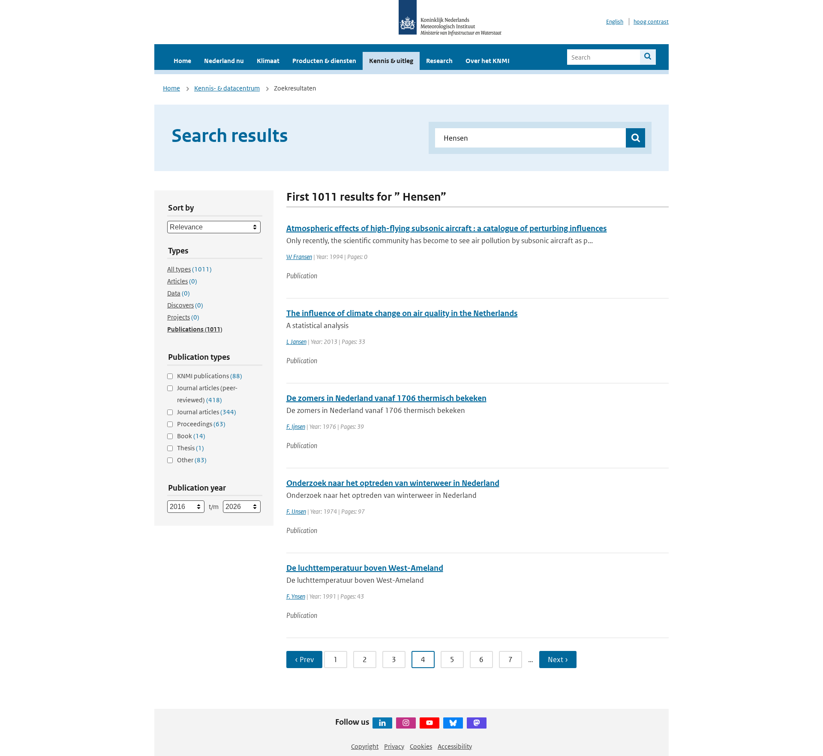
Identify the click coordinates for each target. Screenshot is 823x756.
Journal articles (206, 412)
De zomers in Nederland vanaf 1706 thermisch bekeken (386, 398)
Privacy (394, 746)
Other (192, 460)
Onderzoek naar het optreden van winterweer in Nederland (392, 483)
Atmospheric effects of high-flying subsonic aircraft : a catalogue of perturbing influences (446, 228)
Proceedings (201, 424)
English (614, 21)
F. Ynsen (295, 596)
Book (191, 436)
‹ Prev (304, 659)
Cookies (421, 746)
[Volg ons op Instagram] (406, 723)
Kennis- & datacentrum (227, 88)
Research (439, 61)
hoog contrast (651, 21)
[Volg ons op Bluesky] (453, 723)
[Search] (648, 57)
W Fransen (299, 257)
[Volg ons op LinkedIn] (382, 723)
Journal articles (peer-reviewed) (207, 394)
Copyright (364, 746)
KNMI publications (209, 376)
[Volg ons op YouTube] (429, 723)
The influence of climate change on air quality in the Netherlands (402, 313)
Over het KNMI (488, 61)
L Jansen (296, 341)
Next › (558, 659)
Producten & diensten (324, 61)
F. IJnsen (296, 511)
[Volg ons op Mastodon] (476, 723)
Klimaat (268, 61)
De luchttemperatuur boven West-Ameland (364, 568)
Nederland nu (224, 61)
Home (182, 61)
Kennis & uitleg (391, 61)
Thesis (190, 448)
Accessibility (455, 746)
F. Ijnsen (295, 426)
